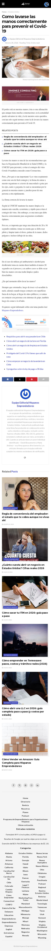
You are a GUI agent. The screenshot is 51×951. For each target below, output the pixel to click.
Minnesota (25, 914)
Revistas (42, 896)
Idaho (25, 867)
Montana (26, 925)
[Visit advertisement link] (25, 93)
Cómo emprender (11, 559)
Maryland (25, 904)
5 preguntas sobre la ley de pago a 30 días (24, 369)
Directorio (25, 802)
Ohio (42, 870)
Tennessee (42, 907)
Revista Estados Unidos (42, 892)
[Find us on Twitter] (19, 786)
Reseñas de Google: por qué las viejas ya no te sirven (25, 839)
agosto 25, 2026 (8, 524)
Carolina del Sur (9, 878)
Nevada (25, 935)
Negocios (25, 932)
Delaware (9, 912)
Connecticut (9, 901)
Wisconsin (42, 934)
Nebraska (25, 928)
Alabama (9, 853)
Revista (25, 805)
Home (4, 12)
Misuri (25, 921)
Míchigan (25, 911)
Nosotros (25, 809)
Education (8, 915)
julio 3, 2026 (7, 667)
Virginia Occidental (42, 926)
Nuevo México (42, 866)
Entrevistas (9, 933)
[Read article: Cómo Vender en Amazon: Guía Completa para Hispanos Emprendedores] (25, 740)
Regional (42, 887)
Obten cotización (25, 825)
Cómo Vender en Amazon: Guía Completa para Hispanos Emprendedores (20, 762)
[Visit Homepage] (25, 4)
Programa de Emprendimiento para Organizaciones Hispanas (25, 820)
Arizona (8, 860)
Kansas (25, 878)
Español (8, 936)
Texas (42, 911)
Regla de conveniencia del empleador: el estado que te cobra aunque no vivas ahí (25, 517)
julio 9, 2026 (7, 620)
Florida (25, 857)
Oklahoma (42, 873)
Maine (25, 894)
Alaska (9, 857)
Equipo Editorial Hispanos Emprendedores (27, 39)
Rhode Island (42, 900)
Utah (42, 914)
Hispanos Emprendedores (12, 310)
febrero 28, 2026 (11, 43)
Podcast (25, 816)
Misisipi (25, 918)
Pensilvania (42, 880)
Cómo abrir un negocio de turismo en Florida (26, 341)
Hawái (25, 864)
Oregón (42, 877)
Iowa (25, 874)
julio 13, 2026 (8, 572)
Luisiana (25, 891)
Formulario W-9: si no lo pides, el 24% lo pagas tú (25, 834)
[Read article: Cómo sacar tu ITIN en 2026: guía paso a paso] (25, 593)
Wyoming (42, 938)
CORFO (9, 904)
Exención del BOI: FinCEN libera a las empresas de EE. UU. (25, 843)
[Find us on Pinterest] (25, 785)
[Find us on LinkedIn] (37, 785)
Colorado (9, 886)
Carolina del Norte (9, 872)
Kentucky (25, 881)
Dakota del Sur (9, 908)
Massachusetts (25, 907)
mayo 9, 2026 (7, 770)
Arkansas (9, 864)
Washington (42, 931)
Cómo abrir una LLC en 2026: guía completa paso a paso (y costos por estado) (23, 711)
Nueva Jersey (42, 853)
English (9, 929)
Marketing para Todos (25, 899)
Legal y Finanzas (25, 886)
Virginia (42, 921)
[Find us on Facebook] (13, 785)
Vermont (42, 918)
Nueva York (42, 857)
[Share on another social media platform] (43, 379)
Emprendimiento (9, 922)
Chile (9, 882)
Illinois (25, 871)
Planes (25, 812)
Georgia (25, 860)
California (9, 867)
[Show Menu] (3, 4)
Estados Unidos (13, 12)
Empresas (9, 926)
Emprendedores (10, 754)
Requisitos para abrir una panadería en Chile (25, 336)
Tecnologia (42, 904)
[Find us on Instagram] (31, 785)
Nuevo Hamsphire (42, 861)
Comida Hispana (8, 890)
